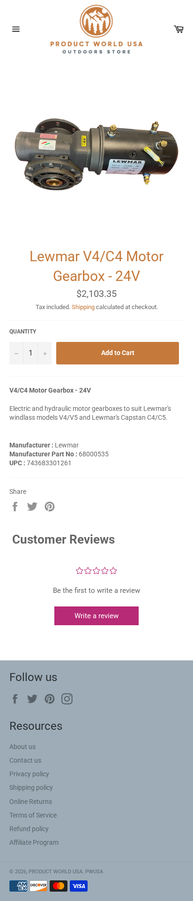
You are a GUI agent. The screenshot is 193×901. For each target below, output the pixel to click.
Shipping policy (31, 787)
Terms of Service (33, 815)
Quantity (22, 331)
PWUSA (94, 872)
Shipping (83, 306)
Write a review (96, 616)
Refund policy (29, 829)
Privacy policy (29, 774)
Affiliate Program (34, 842)
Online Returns (30, 801)
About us (22, 746)
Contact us (25, 760)
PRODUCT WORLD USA (55, 872)
